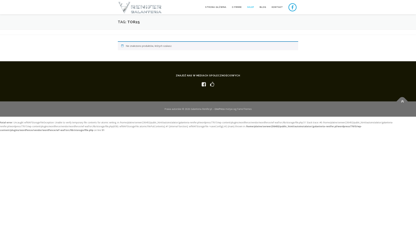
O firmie (237, 7)
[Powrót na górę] (402, 101)
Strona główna (215, 7)
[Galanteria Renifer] (204, 84)
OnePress (219, 108)
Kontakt (277, 7)
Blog (263, 7)
